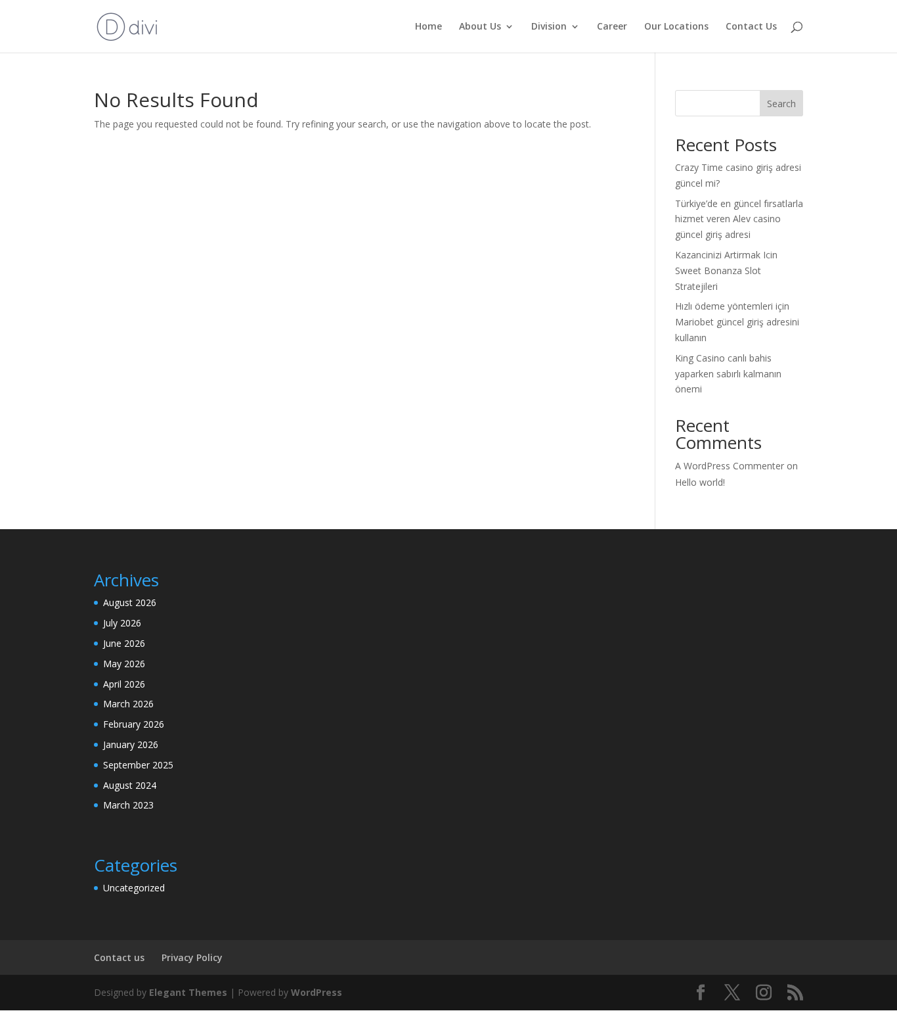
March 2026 (128, 703)
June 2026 (124, 643)
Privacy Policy (192, 957)
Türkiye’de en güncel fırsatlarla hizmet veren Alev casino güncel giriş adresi (739, 219)
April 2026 (124, 684)
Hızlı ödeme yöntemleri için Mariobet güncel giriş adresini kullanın (737, 322)
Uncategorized (134, 888)
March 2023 (128, 805)
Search (781, 103)
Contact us (119, 957)
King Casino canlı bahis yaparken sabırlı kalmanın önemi (728, 374)
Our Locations (676, 27)
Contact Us (751, 27)
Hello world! (700, 482)
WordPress (316, 992)
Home (428, 27)
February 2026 (133, 724)
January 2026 (130, 744)
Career (612, 27)
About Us (480, 27)
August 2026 (129, 602)
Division (549, 27)
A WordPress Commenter (729, 465)
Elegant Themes (188, 992)
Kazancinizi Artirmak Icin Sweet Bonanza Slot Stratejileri (726, 270)
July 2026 (122, 623)
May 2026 (124, 663)
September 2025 (138, 765)
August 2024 (129, 785)
